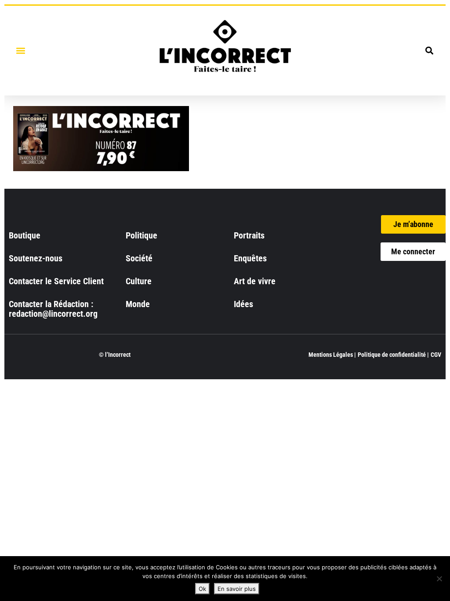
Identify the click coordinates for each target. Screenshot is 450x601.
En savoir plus (237, 588)
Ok (202, 588)
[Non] (439, 578)
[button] (20, 50)
